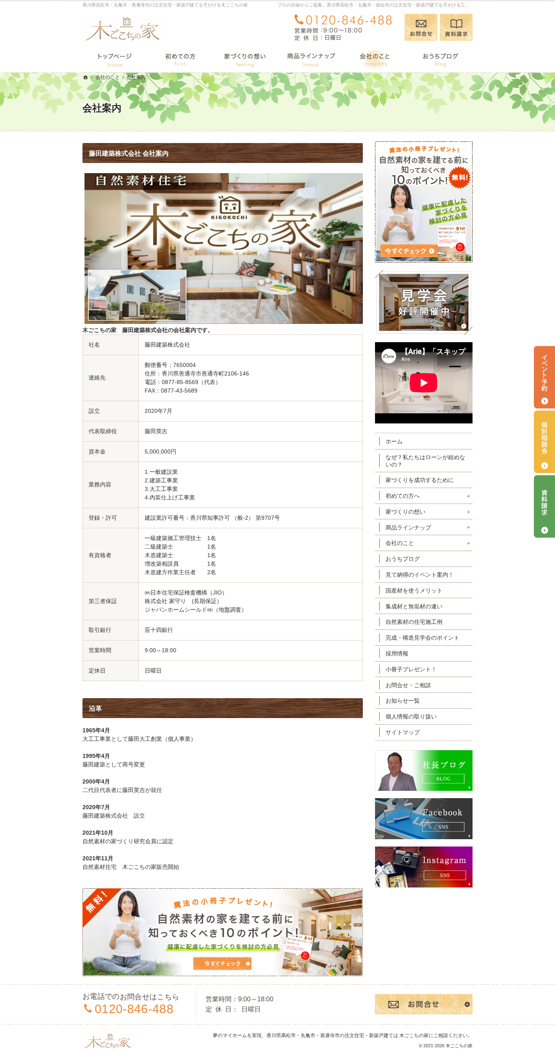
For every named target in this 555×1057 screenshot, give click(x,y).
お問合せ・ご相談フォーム (424, 1004)
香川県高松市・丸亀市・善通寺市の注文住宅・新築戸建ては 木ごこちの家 (348, 1035)
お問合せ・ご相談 (408, 685)
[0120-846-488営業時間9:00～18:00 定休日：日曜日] (345, 27)
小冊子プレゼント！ (411, 669)
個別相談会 (544, 442)
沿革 (95, 708)
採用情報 (397, 653)
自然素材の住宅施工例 (414, 622)
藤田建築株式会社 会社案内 (129, 153)
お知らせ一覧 (403, 700)
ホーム (394, 441)
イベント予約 (544, 377)
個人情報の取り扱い (411, 716)
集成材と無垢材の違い (414, 606)
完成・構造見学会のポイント (423, 637)
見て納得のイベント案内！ (420, 574)
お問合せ (421, 27)
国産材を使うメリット (414, 590)
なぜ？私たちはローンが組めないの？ (425, 461)
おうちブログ (403, 559)
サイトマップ (403, 732)
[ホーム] (114, 59)
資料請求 (456, 27)
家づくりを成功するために (420, 480)
